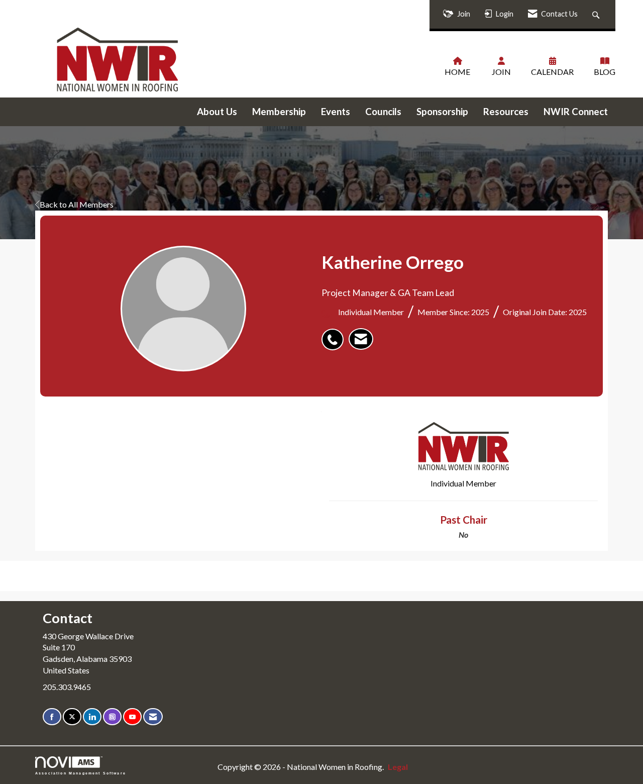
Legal (398, 766)
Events (335, 111)
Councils (383, 111)
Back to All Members (77, 204)
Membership (279, 111)
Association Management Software (80, 773)
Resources (505, 111)
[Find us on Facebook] (52, 717)
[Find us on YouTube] (132, 717)
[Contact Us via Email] (153, 717)
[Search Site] (597, 14)
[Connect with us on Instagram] (112, 717)
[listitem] (335, 334)
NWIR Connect (576, 111)
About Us (217, 111)
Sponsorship (442, 111)
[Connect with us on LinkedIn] (92, 717)
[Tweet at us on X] (72, 717)
